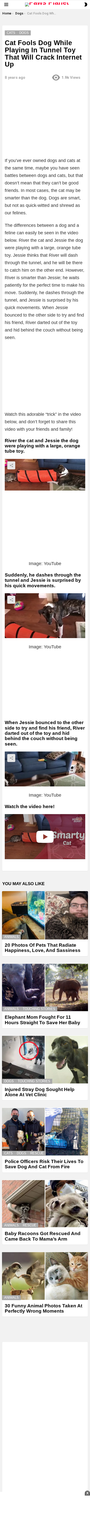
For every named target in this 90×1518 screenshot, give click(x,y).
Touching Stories (39, 1009)
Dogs (9, 1081)
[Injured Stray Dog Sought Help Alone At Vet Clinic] (45, 1059)
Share (11, 465)
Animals (11, 937)
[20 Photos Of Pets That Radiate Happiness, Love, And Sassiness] (45, 915)
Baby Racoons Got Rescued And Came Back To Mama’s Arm (42, 1236)
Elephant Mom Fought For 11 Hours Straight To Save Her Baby (42, 1019)
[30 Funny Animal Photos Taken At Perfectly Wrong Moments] (45, 1276)
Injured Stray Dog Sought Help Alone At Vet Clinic (39, 1092)
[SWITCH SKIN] (86, 4)
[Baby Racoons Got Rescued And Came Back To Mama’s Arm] (45, 1204)
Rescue (37, 1153)
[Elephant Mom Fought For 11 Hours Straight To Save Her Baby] (45, 987)
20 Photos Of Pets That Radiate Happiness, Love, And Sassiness (42, 947)
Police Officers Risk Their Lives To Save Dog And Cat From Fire (44, 1164)
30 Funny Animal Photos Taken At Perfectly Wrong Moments (43, 1308)
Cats (8, 1153)
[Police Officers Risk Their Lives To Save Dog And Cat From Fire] (45, 1131)
